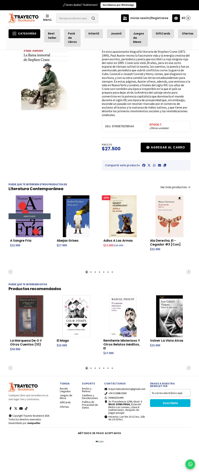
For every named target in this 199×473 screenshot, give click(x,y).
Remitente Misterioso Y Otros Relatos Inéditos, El (121, 344)
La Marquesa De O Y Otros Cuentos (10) (26, 342)
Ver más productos (173, 187)
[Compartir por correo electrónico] (159, 165)
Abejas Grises (68, 241)
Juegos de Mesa (138, 38)
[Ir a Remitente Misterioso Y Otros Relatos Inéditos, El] (123, 316)
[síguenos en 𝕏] (16, 408)
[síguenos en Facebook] (10, 408)
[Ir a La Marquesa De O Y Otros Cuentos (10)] (30, 316)
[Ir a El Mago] (76, 316)
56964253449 (115, 397)
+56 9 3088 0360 (117, 393)
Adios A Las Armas (118, 241)
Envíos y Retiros (87, 390)
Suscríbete (170, 403)
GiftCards (163, 33)
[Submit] (93, 18)
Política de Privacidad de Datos (90, 405)
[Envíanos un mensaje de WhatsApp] (190, 464)
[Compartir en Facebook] (144, 165)
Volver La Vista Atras (166, 341)
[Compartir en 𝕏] (149, 165)
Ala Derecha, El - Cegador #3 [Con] (165, 242)
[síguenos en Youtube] (21, 408)
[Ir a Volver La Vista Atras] (169, 316)
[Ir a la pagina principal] (23, 18)
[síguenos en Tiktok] (26, 408)
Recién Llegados (65, 390)
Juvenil (116, 33)
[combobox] (77, 18)
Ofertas (187, 33)
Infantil (93, 33)
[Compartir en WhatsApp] (154, 165)
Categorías (27, 33)
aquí (188, 5)
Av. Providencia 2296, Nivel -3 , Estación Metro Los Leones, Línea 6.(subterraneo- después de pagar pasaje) (125, 407)
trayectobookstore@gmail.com (126, 389)
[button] (165, 165)
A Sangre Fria (20, 241)
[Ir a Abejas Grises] (76, 216)
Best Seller (52, 36)
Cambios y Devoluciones (90, 397)
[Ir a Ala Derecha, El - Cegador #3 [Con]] (169, 216)
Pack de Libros (72, 38)
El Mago (63, 341)
